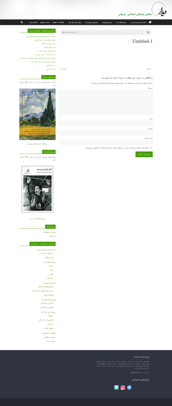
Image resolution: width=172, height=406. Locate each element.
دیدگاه (150, 88)
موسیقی (52, 236)
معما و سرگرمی (44, 22)
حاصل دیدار (33, 22)
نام (151, 119)
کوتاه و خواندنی (47, 303)
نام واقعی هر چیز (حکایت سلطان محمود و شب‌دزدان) (38, 58)
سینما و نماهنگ (49, 232)
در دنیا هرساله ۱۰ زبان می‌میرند (45, 54)
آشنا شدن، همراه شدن (138, 22)
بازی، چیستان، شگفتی (49, 43)
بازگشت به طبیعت (58, 22)
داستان (50, 324)
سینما (51, 266)
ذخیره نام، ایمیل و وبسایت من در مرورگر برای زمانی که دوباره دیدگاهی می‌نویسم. (117, 148)
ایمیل (150, 128)
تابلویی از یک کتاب (45, 320)
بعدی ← (62, 69)
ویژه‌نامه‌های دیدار (37, 219)
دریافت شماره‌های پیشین (37, 144)
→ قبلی (150, 69)
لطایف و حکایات (46, 307)
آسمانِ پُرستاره (107, 22)
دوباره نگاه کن (121, 22)
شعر (51, 270)
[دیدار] (86, 2)
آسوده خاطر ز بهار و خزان (47, 51)
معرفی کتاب (48, 328)
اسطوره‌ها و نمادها (45, 287)
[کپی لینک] (148, 32)
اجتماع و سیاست (46, 253)
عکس (51, 274)
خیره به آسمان (51, 69)
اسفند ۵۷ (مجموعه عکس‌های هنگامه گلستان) (41, 36)
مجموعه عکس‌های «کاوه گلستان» (45, 40)
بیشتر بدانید (134, 372)
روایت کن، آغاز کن (75, 22)
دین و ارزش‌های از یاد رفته (43, 291)
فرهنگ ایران (48, 295)
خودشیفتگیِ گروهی (50, 47)
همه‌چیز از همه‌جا (92, 22)
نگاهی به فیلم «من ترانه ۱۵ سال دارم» (43, 62)
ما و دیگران (49, 258)
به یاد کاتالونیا (51, 65)
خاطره (50, 316)
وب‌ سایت (149, 138)
